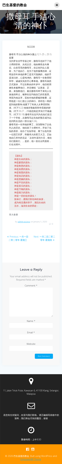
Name (31, 321)
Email (31, 332)
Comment (31, 285)
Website (31, 343)
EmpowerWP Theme (31, 459)
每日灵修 (31, 46)
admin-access (24, 221)
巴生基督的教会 (14, 5)
